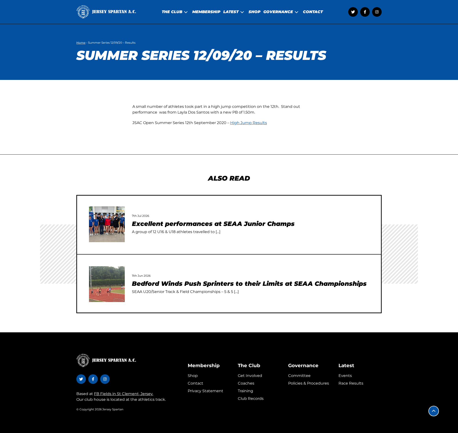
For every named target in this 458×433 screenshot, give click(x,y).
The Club (249, 365)
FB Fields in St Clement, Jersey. (123, 393)
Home (80, 42)
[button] (433, 411)
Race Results (350, 383)
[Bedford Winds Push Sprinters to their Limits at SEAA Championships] (107, 284)
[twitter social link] (353, 12)
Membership (204, 365)
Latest (346, 365)
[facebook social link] (365, 12)
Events (345, 375)
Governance (303, 365)
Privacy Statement (205, 391)
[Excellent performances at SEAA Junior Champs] (107, 224)
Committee (299, 375)
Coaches (246, 383)
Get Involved (250, 375)
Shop (193, 375)
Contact (195, 383)
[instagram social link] (377, 12)
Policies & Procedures (308, 383)
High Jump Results (248, 122)
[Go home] (106, 12)
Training (245, 391)
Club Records (251, 398)
